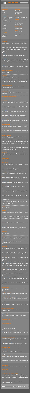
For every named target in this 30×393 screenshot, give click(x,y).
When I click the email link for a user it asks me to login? (7, 21)
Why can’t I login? (3, 12)
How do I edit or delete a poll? (4, 26)
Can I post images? (3, 34)
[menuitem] (21, 386)
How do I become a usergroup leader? (19, 12)
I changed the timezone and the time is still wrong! (6, 18)
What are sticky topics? (4, 36)
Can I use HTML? (3, 33)
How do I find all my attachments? (18, 31)
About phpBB (21, 366)
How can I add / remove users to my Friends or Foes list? (20, 20)
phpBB (13, 387)
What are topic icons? (4, 37)
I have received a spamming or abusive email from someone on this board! (21, 17)
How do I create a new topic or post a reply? (6, 23)
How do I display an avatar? (4, 20)
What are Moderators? (17, 10)
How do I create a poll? (4, 25)
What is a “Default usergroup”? (18, 13)
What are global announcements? (5, 35)
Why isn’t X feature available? (18, 34)
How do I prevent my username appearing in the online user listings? (8, 17)
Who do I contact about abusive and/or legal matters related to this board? (21, 35)
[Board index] (4, 2)
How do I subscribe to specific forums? (19, 28)
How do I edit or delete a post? (4, 24)
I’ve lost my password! (4, 13)
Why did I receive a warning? (4, 28)
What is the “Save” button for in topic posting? (6, 29)
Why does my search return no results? (19, 23)
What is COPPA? (3, 10)
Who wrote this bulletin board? (18, 33)
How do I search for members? (18, 24)
